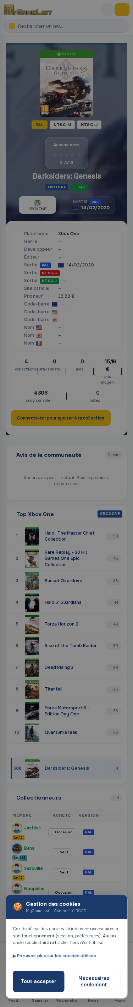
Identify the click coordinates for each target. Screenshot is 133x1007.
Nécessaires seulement (94, 981)
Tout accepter (38, 981)
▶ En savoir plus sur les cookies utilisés (54, 956)
